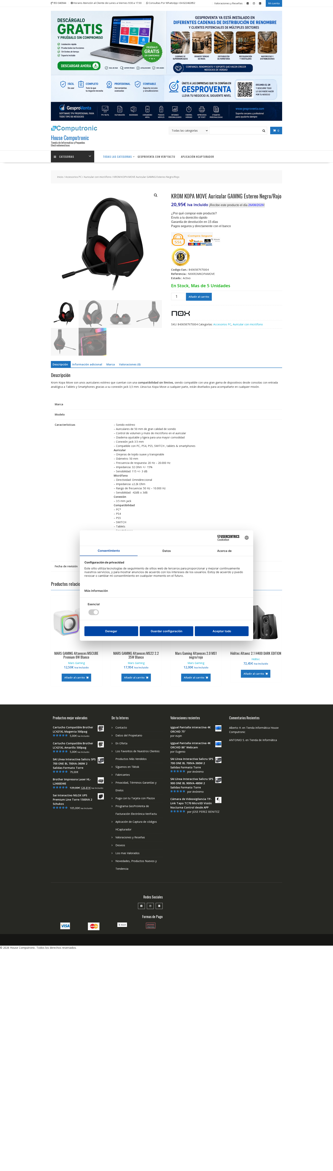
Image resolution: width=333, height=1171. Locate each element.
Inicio (60, 177)
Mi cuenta (274, 3)
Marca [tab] (110, 364)
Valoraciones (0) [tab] (129, 364)
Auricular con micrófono (97, 177)
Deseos (120, 845)
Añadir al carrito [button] (74, 677)
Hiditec (255, 659)
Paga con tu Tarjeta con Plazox (135, 798)
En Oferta (121, 743)
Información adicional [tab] (87, 364)
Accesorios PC (73, 177)
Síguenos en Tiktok (127, 767)
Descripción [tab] (60, 364)
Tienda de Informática (263, 740)
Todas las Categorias (117, 156)
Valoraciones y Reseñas (228, 3)
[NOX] (180, 314)
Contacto (121, 727)
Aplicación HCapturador (197, 156)
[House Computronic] (166, 120)
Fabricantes (122, 774)
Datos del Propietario (128, 735)
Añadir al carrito (199, 296)
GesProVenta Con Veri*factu (156, 156)
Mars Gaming (76, 663)
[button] (155, 195)
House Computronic (70, 138)
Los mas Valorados (127, 853)
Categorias (66, 156)
